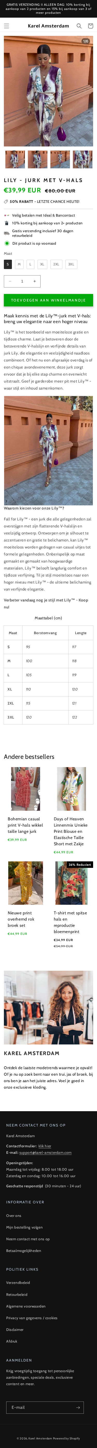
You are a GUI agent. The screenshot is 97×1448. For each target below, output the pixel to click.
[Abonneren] (78, 1408)
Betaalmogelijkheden (23, 1250)
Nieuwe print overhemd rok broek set (21, 919)
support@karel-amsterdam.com (45, 1152)
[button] (6, 26)
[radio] (8, 264)
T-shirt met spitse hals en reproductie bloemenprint (70, 922)
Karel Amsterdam (40, 1438)
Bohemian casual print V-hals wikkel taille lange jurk (25, 825)
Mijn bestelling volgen (24, 1227)
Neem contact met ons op (28, 1239)
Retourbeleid (16, 1294)
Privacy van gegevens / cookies (32, 1318)
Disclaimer (15, 1329)
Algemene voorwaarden (26, 1306)
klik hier (45, 1146)
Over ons (13, 1215)
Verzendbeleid (18, 1282)
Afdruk (11, 1341)
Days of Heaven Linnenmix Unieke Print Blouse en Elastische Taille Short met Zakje (71, 831)
